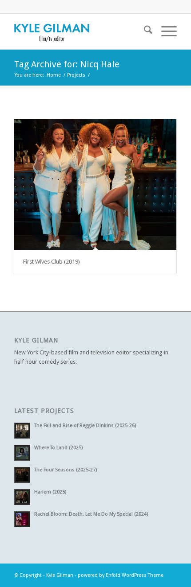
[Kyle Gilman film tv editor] (79, 31)
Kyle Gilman (59, 575)
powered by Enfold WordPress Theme (120, 575)
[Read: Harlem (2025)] (22, 497)
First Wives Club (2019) (51, 261)
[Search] (143, 31)
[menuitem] (143, 31)
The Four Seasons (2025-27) (65, 470)
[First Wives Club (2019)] (95, 184)
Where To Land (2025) (58, 448)
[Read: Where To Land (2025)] (22, 453)
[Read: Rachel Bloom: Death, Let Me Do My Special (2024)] (22, 519)
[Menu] (164, 31)
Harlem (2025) (50, 492)
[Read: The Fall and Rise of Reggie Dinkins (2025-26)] (22, 431)
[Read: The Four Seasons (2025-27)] (22, 475)
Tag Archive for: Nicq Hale (66, 64)
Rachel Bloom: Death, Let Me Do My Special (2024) (91, 514)
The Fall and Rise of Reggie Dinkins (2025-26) (85, 425)
